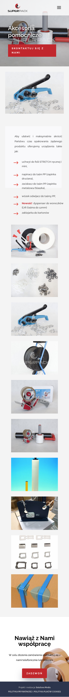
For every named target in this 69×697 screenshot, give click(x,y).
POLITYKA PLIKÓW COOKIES (47, 692)
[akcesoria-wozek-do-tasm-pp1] (34, 373)
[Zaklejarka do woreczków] (34, 529)
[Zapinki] (34, 568)
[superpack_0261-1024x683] (34, 296)
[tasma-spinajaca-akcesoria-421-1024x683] (34, 257)
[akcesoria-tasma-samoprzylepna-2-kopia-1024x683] (34, 412)
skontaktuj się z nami (28, 50)
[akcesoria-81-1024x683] (34, 451)
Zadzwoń (34, 673)
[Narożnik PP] (34, 606)
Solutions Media (43, 687)
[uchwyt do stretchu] (34, 490)
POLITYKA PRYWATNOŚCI (20, 692)
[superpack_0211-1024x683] (34, 112)
